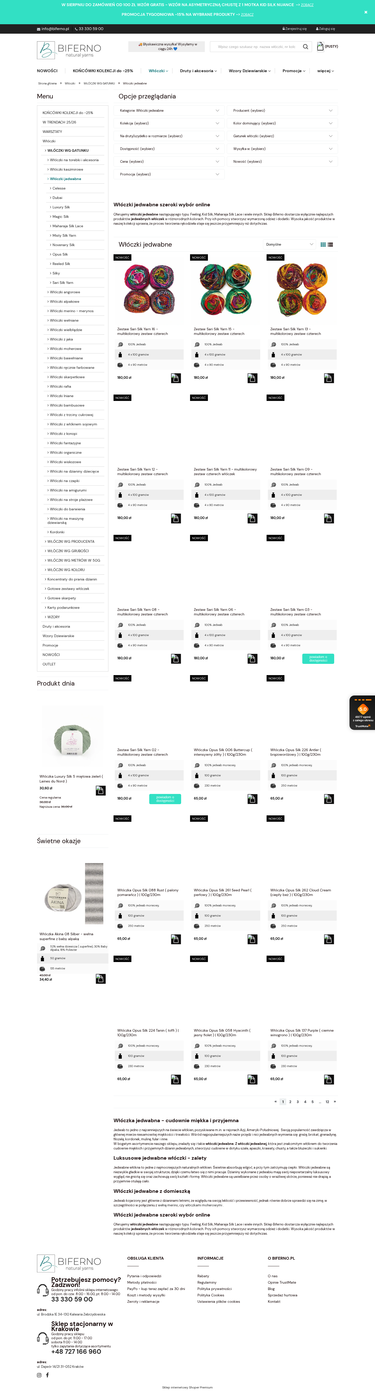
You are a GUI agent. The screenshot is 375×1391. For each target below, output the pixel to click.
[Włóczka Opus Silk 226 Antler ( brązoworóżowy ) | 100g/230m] (302, 712)
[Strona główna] (69, 50)
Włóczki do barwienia (67, 509)
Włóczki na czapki (64, 480)
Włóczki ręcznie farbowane (72, 367)
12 (327, 1101)
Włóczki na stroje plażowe (71, 499)
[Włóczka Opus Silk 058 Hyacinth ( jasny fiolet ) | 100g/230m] (225, 992)
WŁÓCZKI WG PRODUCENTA (70, 541)
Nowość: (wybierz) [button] (247, 161)
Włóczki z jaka (61, 339)
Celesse (59, 188)
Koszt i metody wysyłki (146, 1295)
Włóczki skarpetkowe (67, 377)
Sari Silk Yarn (63, 282)
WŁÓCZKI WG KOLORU (66, 569)
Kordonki (57, 532)
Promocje (50, 645)
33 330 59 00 (91, 28)
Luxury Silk (61, 207)
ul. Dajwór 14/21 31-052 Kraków (60, 1366)
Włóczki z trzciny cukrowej (71, 414)
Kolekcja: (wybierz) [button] (134, 123)
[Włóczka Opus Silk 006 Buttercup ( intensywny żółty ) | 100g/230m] (225, 712)
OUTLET (49, 664)
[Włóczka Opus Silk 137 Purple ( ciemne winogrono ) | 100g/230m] (302, 992)
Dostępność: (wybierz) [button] (137, 149)
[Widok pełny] (330, 245)
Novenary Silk (64, 245)
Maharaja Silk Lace (68, 226)
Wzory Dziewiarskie (58, 636)
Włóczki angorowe (65, 292)
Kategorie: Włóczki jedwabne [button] (142, 110)
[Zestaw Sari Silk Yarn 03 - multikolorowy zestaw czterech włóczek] (302, 571)
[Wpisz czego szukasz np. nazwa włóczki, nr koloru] (305, 46)
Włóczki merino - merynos (72, 311)
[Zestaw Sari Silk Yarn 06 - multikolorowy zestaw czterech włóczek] (225, 571)
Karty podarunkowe (63, 607)
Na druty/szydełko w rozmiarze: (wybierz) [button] (151, 136)
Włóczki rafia (60, 386)
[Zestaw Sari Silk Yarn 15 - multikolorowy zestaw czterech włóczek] (225, 291)
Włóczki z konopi (63, 433)
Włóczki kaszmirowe (66, 169)
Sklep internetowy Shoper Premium (187, 1387)
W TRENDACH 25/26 (59, 122)
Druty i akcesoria (56, 626)
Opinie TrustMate (282, 1282)
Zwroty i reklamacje (143, 1301)
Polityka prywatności (214, 1288)
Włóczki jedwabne (65, 178)
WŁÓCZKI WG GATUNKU (68, 150)
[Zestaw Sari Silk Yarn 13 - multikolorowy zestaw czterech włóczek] (302, 291)
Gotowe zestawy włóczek (68, 588)
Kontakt (274, 1301)
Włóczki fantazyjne (65, 443)
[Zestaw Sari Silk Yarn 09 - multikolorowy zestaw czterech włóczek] (302, 431)
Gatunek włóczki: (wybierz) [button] (253, 136)
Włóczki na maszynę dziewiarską (65, 520)
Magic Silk (61, 216)
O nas (273, 1276)
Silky (56, 273)
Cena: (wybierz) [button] (132, 161)
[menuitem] (51, 70)
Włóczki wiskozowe (65, 462)
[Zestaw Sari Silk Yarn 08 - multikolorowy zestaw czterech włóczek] (149, 571)
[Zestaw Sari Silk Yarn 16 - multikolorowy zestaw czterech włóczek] (149, 291)
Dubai (57, 197)
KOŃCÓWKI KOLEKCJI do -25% (68, 112)
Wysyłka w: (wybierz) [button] (249, 149)
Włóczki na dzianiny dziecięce (74, 471)
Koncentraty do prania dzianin (72, 579)
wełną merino (168, 1205)
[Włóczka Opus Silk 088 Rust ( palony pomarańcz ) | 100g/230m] (149, 852)
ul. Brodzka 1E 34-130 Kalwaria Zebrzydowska (71, 1314)
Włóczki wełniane (64, 320)
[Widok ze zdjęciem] (323, 245)
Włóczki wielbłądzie (66, 329)
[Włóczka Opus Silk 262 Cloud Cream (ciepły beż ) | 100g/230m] (302, 852)
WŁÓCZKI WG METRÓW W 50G (73, 560)
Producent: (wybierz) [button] (249, 110)
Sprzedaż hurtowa (282, 1295)
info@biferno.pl (55, 28)
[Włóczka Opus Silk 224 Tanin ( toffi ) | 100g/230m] (149, 992)
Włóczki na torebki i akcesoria (74, 160)
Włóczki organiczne (66, 452)
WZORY (53, 617)
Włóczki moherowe (65, 348)
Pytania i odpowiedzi (144, 1276)
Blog (271, 1288)
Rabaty (203, 1276)
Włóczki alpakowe (64, 301)
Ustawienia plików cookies (218, 1301)
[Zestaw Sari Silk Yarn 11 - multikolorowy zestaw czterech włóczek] (225, 431)
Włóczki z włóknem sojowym (73, 424)
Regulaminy (207, 1282)
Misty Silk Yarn (64, 235)
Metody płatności (141, 1282)
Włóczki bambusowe (67, 405)
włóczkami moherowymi (204, 1205)
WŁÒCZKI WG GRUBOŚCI (68, 551)
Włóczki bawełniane (66, 358)
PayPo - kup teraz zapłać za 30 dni (156, 1288)
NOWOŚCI (51, 654)
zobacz (307, 5)
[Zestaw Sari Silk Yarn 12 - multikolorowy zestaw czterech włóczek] (149, 431)
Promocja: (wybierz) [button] (135, 174)
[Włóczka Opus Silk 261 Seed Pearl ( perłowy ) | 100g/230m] (225, 852)
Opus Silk (60, 254)
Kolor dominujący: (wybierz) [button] (254, 123)
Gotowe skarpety (61, 598)
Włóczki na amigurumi (68, 490)
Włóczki (49, 141)
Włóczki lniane (61, 396)
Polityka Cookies (210, 1295)
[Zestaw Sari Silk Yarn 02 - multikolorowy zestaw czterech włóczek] (149, 712)
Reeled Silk (61, 263)
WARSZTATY (52, 131)
